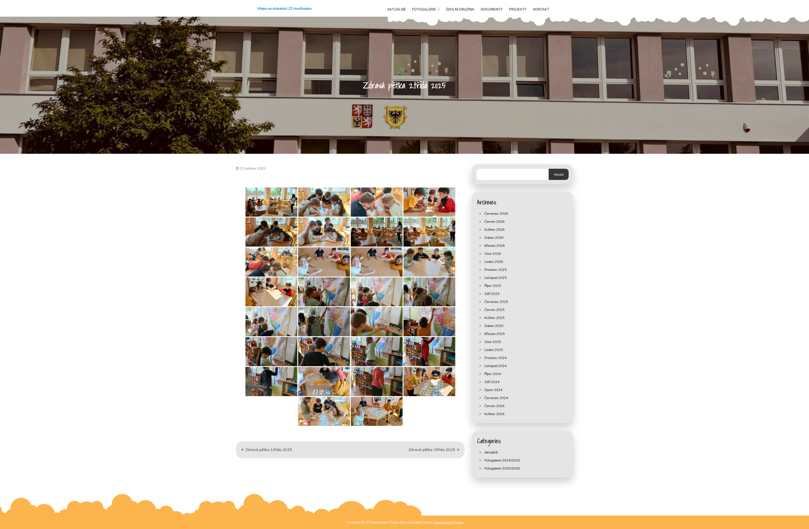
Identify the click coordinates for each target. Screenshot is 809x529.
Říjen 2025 (492, 285)
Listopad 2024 (495, 366)
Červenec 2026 (496, 213)
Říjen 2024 (492, 374)
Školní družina (460, 9)
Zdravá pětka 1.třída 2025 (268, 449)
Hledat (559, 174)
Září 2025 (492, 293)
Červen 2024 (494, 406)
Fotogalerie (424, 9)
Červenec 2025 (496, 302)
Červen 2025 (494, 310)
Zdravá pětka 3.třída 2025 (432, 449)
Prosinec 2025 (495, 269)
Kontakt (541, 9)
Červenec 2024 (496, 398)
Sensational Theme (448, 522)
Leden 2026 (493, 261)
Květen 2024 (494, 414)
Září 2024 (492, 382)
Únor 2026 (492, 253)
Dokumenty (492, 9)
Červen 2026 (494, 221)
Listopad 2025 (495, 277)
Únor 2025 (492, 342)
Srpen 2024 (493, 390)
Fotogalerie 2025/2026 (502, 468)
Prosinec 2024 (495, 358)
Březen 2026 (494, 245)
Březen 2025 (494, 334)
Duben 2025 (494, 326)
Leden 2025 (493, 350)
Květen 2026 (494, 229)
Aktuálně (396, 9)
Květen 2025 (494, 318)
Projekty (518, 9)
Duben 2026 (494, 237)
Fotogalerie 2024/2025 (502, 460)
